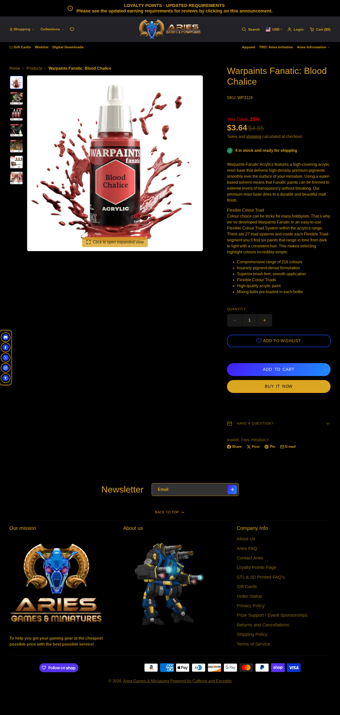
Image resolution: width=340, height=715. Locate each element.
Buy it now (278, 386)
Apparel (248, 47)
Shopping (22, 29)
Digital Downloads (68, 47)
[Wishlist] (72, 29)
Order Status (249, 596)
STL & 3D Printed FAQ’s (261, 577)
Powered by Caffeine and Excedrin (201, 681)
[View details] (56, 582)
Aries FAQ (247, 548)
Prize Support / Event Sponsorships (272, 615)
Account (295, 29)
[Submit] (232, 489)
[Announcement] (170, 8)
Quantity (236, 309)
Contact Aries (250, 557)
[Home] (170, 29)
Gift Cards (22, 47)
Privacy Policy (251, 605)
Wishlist (42, 47)
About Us (246, 538)
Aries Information (311, 47)
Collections (50, 29)
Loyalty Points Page (256, 567)
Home (14, 68)
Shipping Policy (252, 634)
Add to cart (278, 369)
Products (34, 68)
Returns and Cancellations (263, 624)
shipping (253, 136)
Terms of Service (253, 644)
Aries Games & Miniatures (146, 681)
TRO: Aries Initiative (276, 47)
